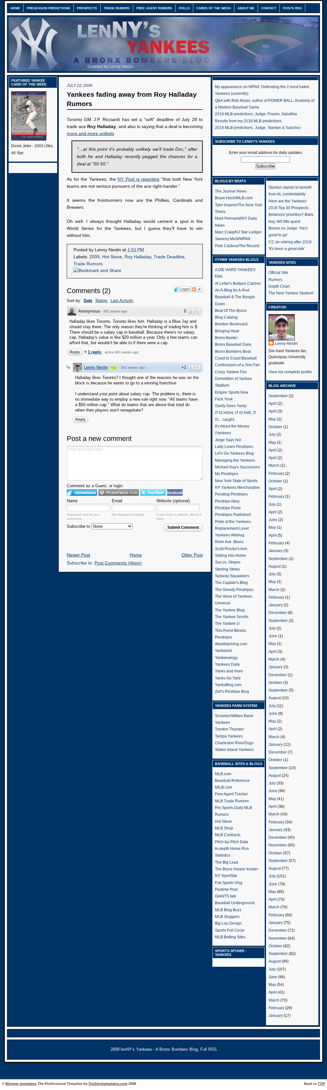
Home (15, 8)
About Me (246, 8)
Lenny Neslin (96, 367)
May (272, 419)
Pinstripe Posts (228, 508)
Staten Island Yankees (234, 749)
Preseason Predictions (48, 8)
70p (113, 368)
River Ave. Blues (229, 542)
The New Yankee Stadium (291, 293)
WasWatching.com (231, 644)
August (275, 566)
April (273, 403)
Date (88, 300)
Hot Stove (112, 256)
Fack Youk (224, 399)
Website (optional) (173, 500)
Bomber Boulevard (231, 324)
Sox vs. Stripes (227, 562)
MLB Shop (224, 828)
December (278, 612)
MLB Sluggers (227, 916)
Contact (268, 8)
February (276, 473)
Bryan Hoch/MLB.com (234, 198)
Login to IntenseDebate (82, 492)
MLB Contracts (227, 835)
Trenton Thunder (229, 729)
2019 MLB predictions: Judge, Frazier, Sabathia (256, 114)
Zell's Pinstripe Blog (232, 691)
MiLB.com (223, 787)
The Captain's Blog (231, 582)
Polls (184, 8)
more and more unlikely (90, 133)
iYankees (223, 433)
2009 (94, 256)
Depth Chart (279, 286)
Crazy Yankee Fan (231, 372)
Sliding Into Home (230, 555)
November (278, 845)
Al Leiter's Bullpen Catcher (238, 283)
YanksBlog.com (228, 685)
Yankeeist (223, 650)
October (275, 427)
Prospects (87, 8)
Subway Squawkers (232, 576)
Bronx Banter (226, 338)
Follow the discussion (197, 289)
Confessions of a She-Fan (237, 365)
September (278, 396)
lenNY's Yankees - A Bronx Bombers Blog (159, 1049)
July (272, 434)
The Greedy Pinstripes (234, 589)
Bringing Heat (227, 331)
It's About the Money (232, 426)
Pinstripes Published (233, 514)
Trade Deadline (169, 256)
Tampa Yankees (229, 736)
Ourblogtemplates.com (107, 1084)
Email (117, 500)
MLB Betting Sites (230, 937)
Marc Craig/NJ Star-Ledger (238, 232)
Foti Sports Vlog (228, 883)
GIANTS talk (225, 896)
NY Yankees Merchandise (237, 487)
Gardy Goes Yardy (231, 406)
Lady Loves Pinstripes (234, 446)
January (276, 551)
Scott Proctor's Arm (231, 549)
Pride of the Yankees (233, 521)
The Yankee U (227, 623)
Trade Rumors (117, 8)
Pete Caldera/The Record (237, 246)
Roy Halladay (138, 256)
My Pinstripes (226, 474)
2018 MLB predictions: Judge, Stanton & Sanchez (258, 127)
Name (72, 500)
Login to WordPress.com (118, 492)
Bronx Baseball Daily (233, 344)
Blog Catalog (226, 317)
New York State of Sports (236, 481)
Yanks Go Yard (227, 678)
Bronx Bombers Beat (233, 351)
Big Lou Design (228, 923)
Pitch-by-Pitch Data (231, 842)
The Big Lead (226, 862)
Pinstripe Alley (227, 501)
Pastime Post (226, 889)
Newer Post (78, 555)
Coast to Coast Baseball (236, 358)
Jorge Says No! (228, 440)
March (274, 465)
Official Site (278, 272)
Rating (101, 300)
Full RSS (208, 1049)
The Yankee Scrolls (231, 617)
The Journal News (231, 191)
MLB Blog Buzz (228, 910)
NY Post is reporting (138, 179)
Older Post (192, 555)
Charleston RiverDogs (234, 743)
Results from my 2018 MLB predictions (248, 121)
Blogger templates (20, 1084)
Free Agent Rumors (154, 8)
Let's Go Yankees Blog (234, 453)
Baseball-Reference (232, 780)
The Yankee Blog (230, 610)
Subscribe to (79, 526)
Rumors (275, 279)
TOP (321, 1084)
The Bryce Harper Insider (236, 869)
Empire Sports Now (231, 392)
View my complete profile (290, 372)
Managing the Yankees (235, 460)
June (273, 520)
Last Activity (121, 300)
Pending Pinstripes (231, 494)
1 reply (95, 352)
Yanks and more (229, 671)
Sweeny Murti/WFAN (232, 239)
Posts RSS (292, 8)
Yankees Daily (227, 664)
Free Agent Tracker (231, 794)
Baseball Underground (235, 903)
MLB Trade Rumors (232, 801)
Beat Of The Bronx (231, 310)
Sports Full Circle (230, 930)
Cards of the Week (213, 8)
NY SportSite (226, 876)
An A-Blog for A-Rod (232, 290)
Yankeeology (226, 657)
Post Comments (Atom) (118, 563)
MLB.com (223, 774)
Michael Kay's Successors (237, 467)
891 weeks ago (115, 311)
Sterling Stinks (227, 569)
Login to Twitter (153, 492)
